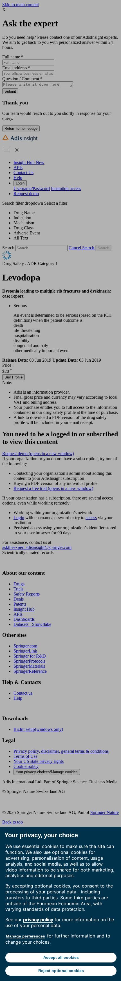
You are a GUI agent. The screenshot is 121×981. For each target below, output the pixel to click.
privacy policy (38, 919)
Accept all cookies (61, 957)
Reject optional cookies (61, 970)
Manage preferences (25, 936)
